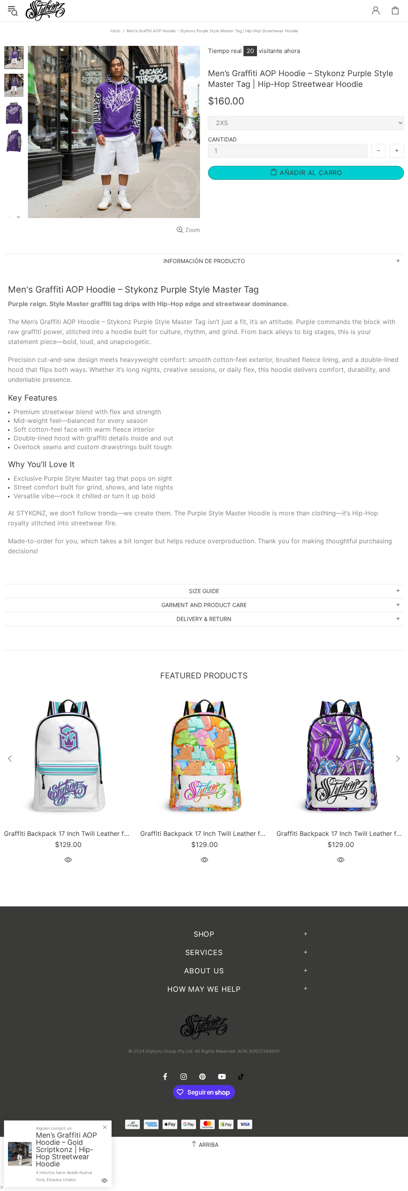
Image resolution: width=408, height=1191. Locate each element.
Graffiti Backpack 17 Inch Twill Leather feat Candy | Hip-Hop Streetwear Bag (204, 833)
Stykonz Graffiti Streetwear (45, 10)
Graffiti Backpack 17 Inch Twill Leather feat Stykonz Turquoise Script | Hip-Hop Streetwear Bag (68, 833)
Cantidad (222, 139)
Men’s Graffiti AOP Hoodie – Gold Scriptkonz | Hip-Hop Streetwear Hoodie (66, 1149)
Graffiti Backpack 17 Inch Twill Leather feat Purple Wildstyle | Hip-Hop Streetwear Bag (341, 833)
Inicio (115, 30)
